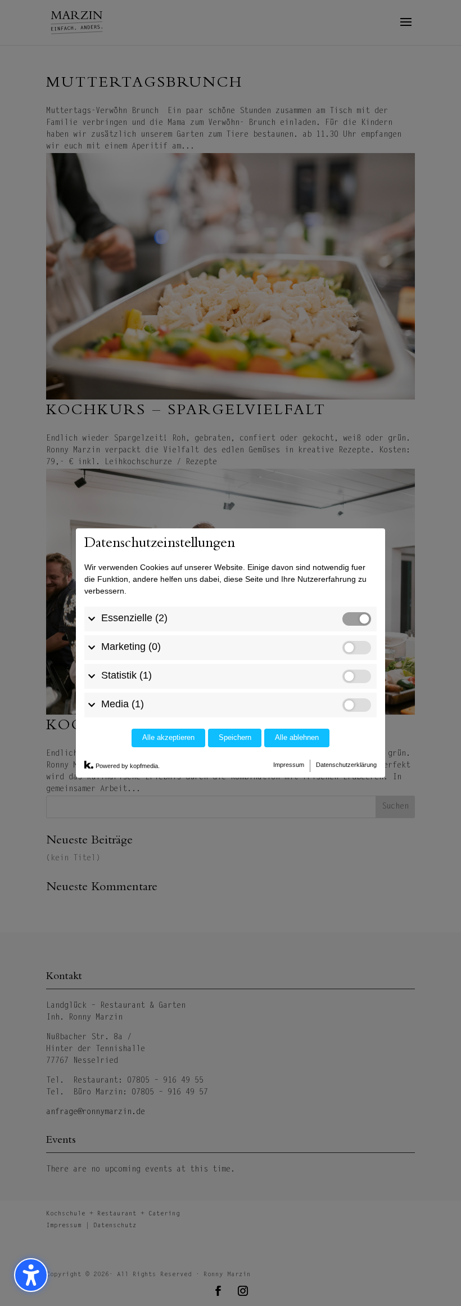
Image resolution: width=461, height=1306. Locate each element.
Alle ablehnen (297, 738)
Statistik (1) (126, 675)
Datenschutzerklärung (346, 764)
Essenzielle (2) (134, 617)
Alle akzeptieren (168, 738)
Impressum (288, 764)
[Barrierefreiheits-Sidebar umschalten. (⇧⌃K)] (31, 1275)
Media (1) (122, 704)
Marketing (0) (131, 646)
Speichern (235, 738)
